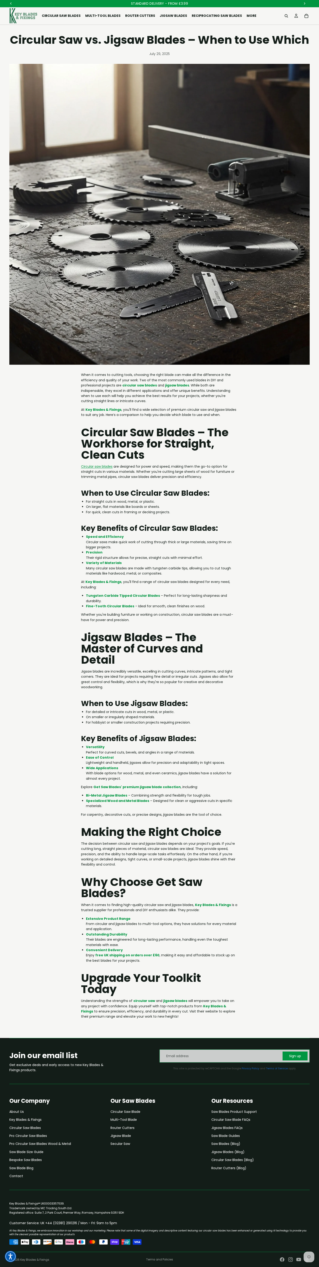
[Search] (286, 16)
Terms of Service (277, 1068)
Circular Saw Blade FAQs (230, 1119)
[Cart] (306, 16)
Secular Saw (120, 1143)
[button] (10, 1256)
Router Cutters (122, 1127)
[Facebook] (282, 1259)
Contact (16, 1176)
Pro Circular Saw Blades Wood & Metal (40, 1143)
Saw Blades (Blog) (225, 1143)
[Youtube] (298, 1259)
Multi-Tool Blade (123, 1119)
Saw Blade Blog (21, 1168)
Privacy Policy (250, 1068)
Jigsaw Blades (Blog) (228, 1152)
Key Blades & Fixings (25, 1119)
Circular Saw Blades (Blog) (232, 1160)
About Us (16, 1111)
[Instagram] (290, 1259)
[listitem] (251, 15)
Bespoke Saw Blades (25, 1160)
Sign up (295, 1056)
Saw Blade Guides (225, 1135)
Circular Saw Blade (125, 1111)
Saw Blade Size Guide (26, 1152)
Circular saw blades (97, 466)
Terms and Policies (159, 1259)
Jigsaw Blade (120, 1135)
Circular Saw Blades (25, 1127)
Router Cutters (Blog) (228, 1168)
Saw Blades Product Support (234, 1111)
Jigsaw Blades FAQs (227, 1127)
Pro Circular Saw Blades (28, 1135)
